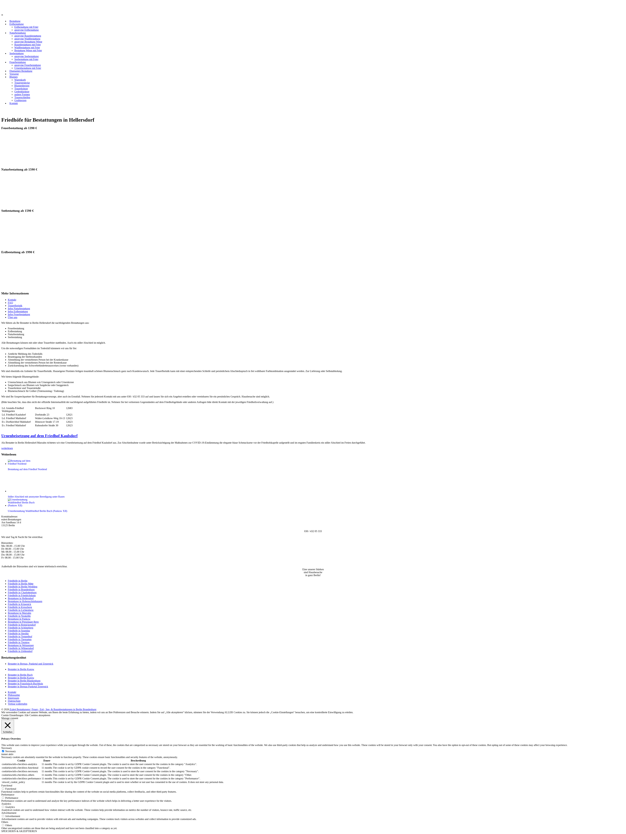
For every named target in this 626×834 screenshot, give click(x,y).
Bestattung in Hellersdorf (21, 598)
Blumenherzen (21, 85)
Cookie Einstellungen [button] (12, 715)
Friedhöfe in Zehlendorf (20, 651)
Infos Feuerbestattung (19, 314)
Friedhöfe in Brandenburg (21, 589)
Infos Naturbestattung (19, 308)
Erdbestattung (16, 24)
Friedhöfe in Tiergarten (19, 639)
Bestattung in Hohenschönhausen (25, 601)
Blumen (13, 76)
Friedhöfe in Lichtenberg (20, 610)
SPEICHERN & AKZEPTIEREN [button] (19, 831)
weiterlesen (7, 448)
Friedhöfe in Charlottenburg (22, 592)
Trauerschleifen (22, 97)
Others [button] (4, 822)
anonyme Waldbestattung (27, 38)
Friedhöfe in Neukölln (19, 616)
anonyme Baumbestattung (27, 35)
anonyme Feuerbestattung (27, 65)
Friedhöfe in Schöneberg (20, 627)
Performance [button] (7, 794)
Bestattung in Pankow (19, 619)
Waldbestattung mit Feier (27, 47)
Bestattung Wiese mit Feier (28, 50)
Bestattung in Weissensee (21, 645)
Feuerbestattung (17, 62)
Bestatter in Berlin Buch (20, 674)
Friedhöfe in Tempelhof (20, 636)
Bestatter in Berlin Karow (21, 669)
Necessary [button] (6, 748)
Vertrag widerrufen (17, 703)
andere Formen (22, 94)
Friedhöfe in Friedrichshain (22, 595)
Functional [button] (6, 785)
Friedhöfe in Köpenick (19, 604)
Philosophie (14, 695)
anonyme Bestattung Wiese (28, 41)
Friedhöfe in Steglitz (18, 633)
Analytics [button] (6, 803)
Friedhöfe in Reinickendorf (22, 624)
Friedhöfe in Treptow (19, 642)
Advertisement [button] (8, 813)
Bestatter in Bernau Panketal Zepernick (28, 686)
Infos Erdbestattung (18, 311)
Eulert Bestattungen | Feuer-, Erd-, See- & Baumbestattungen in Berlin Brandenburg (52, 709)
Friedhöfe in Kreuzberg (20, 607)
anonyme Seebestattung (26, 56)
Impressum (13, 698)
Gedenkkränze (21, 91)
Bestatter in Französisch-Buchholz (25, 683)
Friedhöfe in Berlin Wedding (22, 586)
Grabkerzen (20, 100)
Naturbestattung (17, 32)
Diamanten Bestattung (20, 71)
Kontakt (13, 103)
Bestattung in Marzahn (19, 613)
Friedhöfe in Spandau (19, 630)
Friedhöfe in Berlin (17, 580)
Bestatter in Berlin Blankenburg (24, 680)
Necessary (10, 751)
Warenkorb (20, 79)
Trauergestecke (22, 82)
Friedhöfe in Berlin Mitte (20, 583)
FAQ (10, 302)
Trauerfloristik (15, 305)
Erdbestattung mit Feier (26, 27)
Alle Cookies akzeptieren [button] (37, 715)
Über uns (12, 317)
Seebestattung (16, 53)
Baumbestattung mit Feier (27, 44)
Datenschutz (14, 701)
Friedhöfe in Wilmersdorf (21, 648)
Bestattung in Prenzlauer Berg (23, 621)
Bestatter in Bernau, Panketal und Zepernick (30, 663)
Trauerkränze (21, 88)
